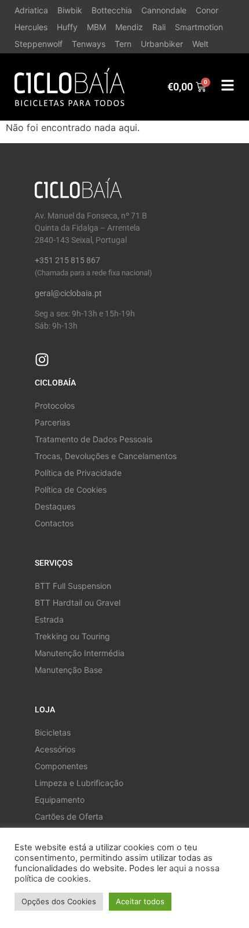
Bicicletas (53, 732)
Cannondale (163, 10)
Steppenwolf (38, 44)
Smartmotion (199, 27)
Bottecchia (111, 10)
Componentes (61, 766)
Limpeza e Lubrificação (79, 783)
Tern (123, 44)
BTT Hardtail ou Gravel (77, 602)
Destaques (55, 506)
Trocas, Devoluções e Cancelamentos (106, 456)
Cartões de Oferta (69, 816)
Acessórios (55, 749)
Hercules (30, 27)
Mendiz (129, 27)
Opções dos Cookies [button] (58, 901)
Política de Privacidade (78, 473)
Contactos (54, 523)
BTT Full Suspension (73, 586)
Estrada (49, 619)
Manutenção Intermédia (79, 653)
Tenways (88, 44)
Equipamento (60, 800)
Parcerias (52, 422)
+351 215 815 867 (67, 260)
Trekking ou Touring (72, 636)
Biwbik (69, 10)
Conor (207, 10)
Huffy (67, 27)
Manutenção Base (68, 670)
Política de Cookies (71, 489)
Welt (200, 44)
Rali (159, 27)
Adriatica (31, 10)
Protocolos (55, 405)
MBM (96, 27)
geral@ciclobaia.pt (68, 293)
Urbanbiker (162, 44)
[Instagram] (42, 359)
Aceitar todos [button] (140, 901)
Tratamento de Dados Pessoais (93, 439)
